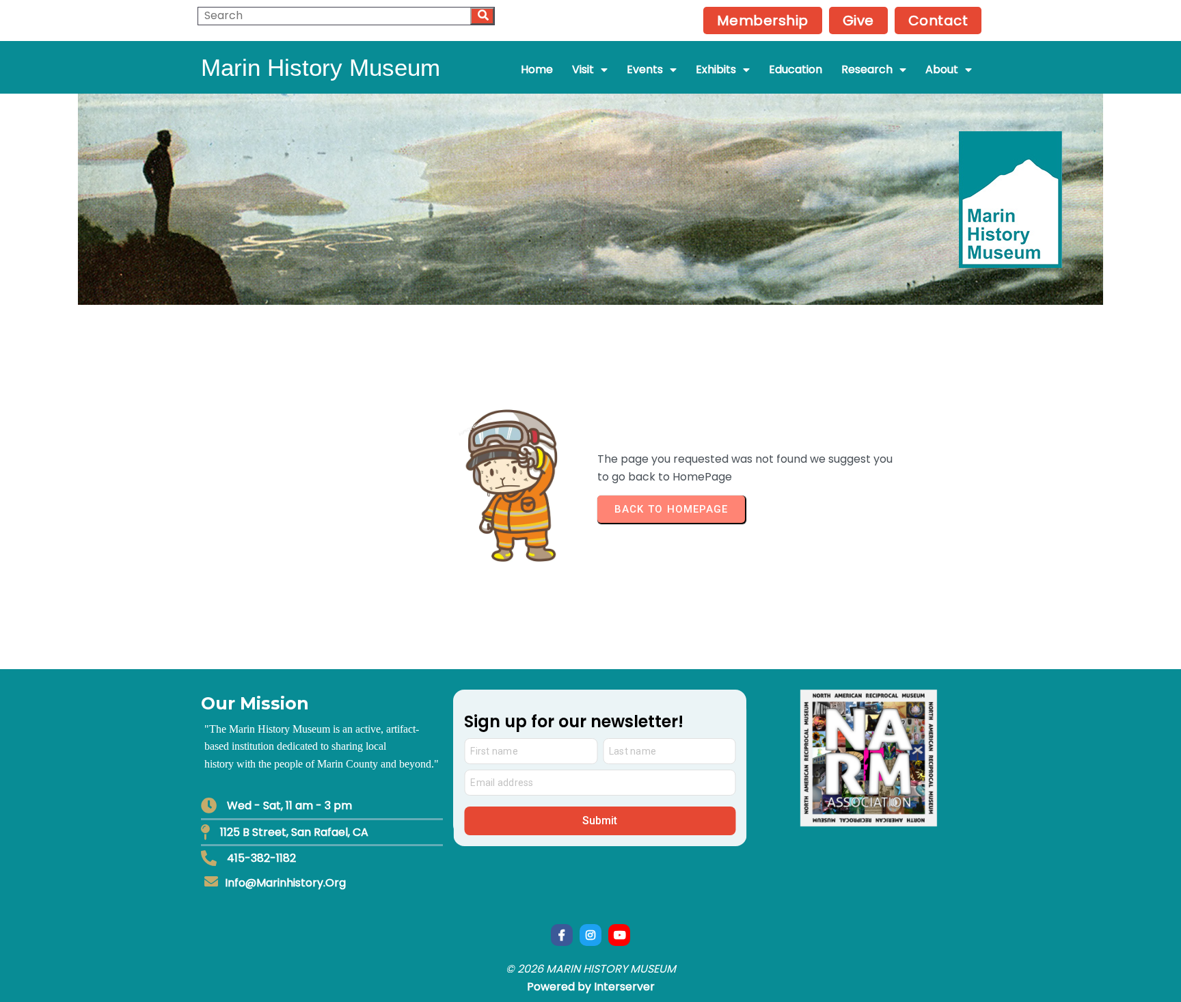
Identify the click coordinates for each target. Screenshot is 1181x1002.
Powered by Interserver (591, 986)
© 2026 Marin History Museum (591, 969)
